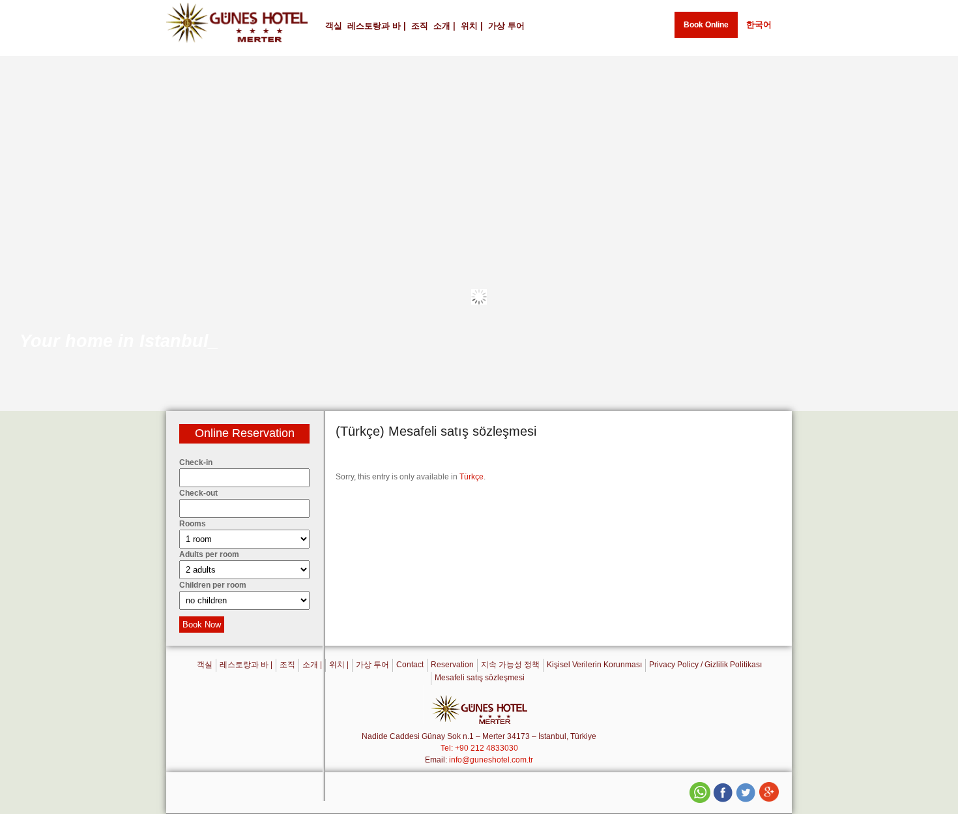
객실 (333, 26)
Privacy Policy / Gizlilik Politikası (705, 664)
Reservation (452, 664)
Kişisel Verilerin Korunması (594, 664)
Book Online (706, 24)
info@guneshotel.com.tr (491, 759)
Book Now (201, 624)
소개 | (444, 26)
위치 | (472, 26)
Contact (410, 664)
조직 (419, 26)
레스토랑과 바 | (376, 26)
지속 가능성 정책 (510, 664)
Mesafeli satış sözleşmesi (480, 677)
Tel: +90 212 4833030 (479, 748)
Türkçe (471, 476)
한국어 (759, 24)
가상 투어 (506, 26)
